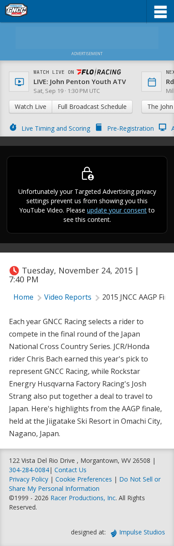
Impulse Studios (142, 532)
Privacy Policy (28, 479)
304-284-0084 (29, 470)
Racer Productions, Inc (83, 498)
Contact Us (70, 470)
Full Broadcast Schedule (92, 106)
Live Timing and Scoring (55, 128)
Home (23, 297)
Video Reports (67, 297)
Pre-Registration (130, 128)
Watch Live (30, 106)
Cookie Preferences (84, 479)
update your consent (117, 210)
